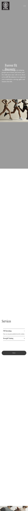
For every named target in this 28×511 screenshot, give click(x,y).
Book (14, 353)
